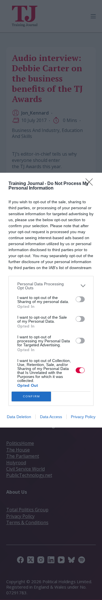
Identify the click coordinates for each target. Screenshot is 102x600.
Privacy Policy (83, 416)
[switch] (80, 299)
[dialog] (51, 300)
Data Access (51, 416)
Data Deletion (19, 416)
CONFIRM (31, 396)
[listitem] (51, 286)
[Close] (91, 183)
